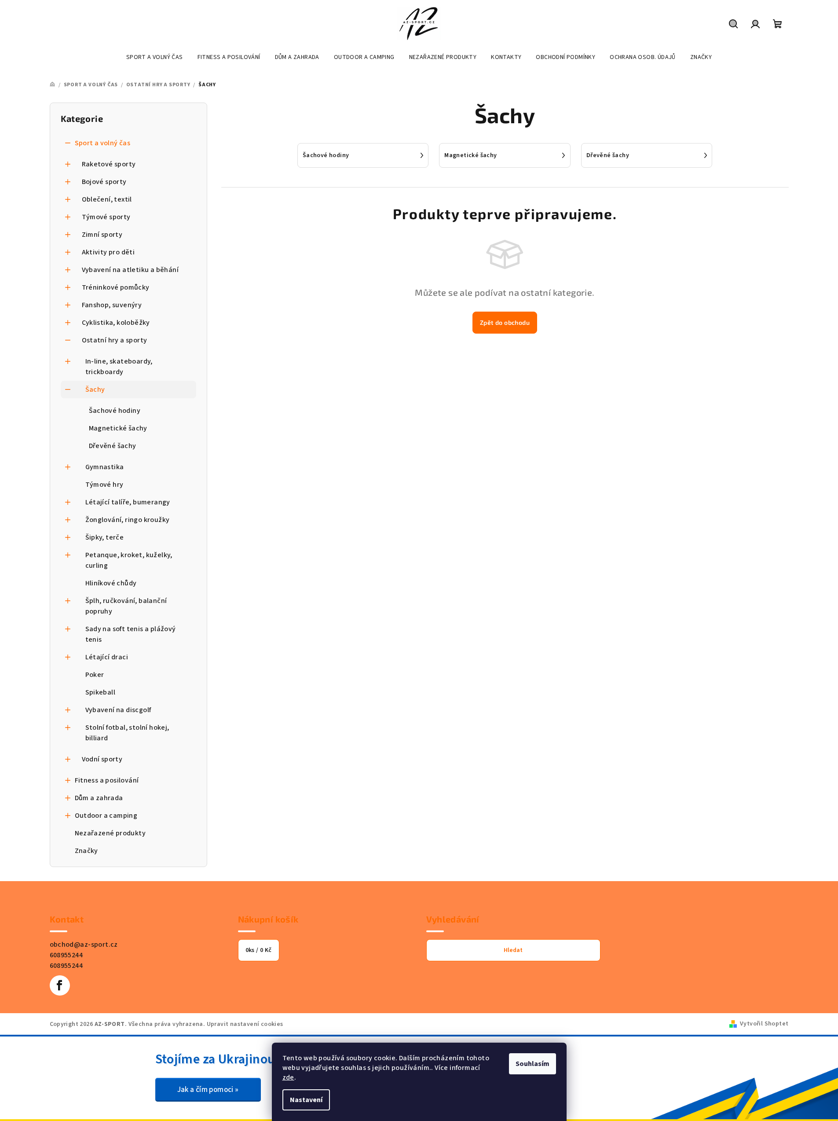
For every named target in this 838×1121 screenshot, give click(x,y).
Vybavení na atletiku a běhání (130, 270)
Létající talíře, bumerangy (127, 502)
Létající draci (106, 657)
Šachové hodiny (115, 410)
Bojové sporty (104, 182)
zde (288, 1077)
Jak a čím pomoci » (208, 1089)
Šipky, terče (104, 537)
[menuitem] (154, 57)
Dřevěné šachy (112, 446)
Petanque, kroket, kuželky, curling (128, 560)
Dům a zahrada (99, 798)
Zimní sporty (102, 234)
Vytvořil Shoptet (764, 1023)
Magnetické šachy (118, 428)
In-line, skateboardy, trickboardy (119, 367)
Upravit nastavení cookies (245, 1024)
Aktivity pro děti (108, 252)
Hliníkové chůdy (111, 583)
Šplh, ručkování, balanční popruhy (126, 606)
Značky (86, 851)
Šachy (95, 389)
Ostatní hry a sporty (114, 340)
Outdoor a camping (106, 815)
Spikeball (100, 692)
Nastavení (306, 1100)
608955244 (66, 955)
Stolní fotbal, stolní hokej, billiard (127, 733)
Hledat (513, 950)
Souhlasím (532, 1064)
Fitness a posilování (107, 780)
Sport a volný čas (103, 143)
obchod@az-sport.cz (84, 944)
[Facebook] (60, 985)
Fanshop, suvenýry (112, 305)
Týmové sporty (106, 217)
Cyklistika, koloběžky (116, 322)
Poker (94, 675)
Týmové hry (104, 484)
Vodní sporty (102, 759)
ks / (258, 950)
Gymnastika (104, 467)
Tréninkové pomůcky (116, 287)
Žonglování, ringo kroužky (127, 520)
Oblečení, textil (107, 199)
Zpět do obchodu (505, 322)
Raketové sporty (109, 164)
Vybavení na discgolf (118, 710)
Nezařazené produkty (110, 833)
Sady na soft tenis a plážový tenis (130, 634)
